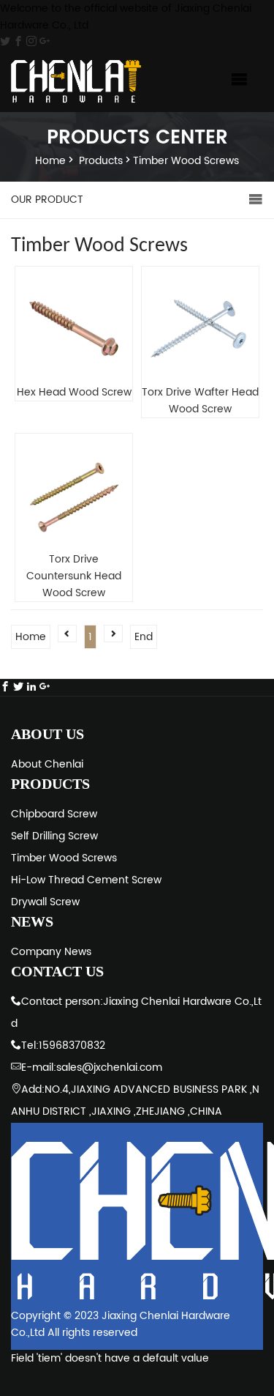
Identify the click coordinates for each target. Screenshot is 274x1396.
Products (101, 160)
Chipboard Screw (54, 814)
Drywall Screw (45, 902)
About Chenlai (47, 764)
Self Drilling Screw (54, 836)
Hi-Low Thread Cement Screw (86, 880)
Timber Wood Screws (186, 160)
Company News (51, 951)
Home (50, 160)
